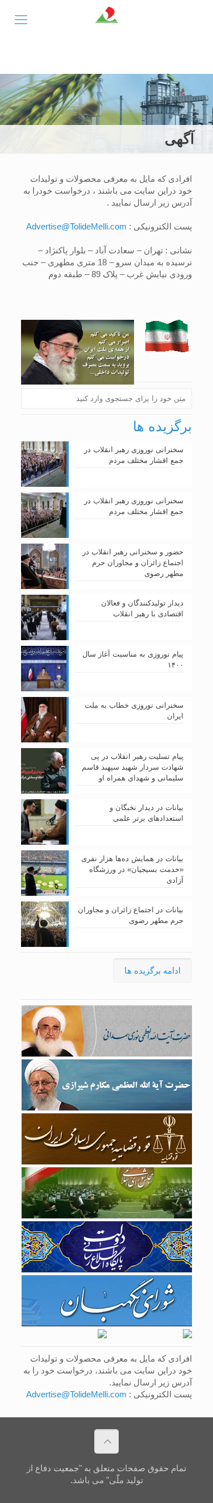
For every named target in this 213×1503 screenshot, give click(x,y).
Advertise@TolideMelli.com (76, 226)
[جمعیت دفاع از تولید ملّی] (106, 20)
